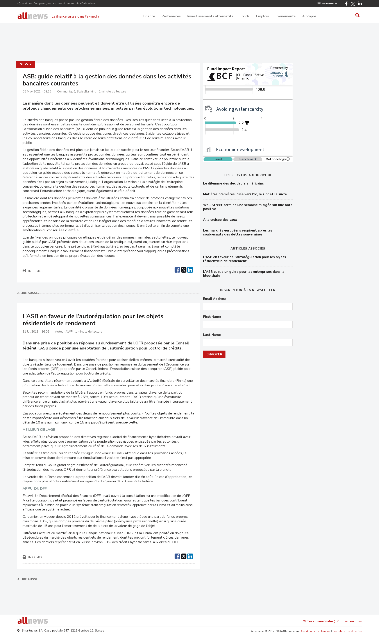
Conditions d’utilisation (316, 631)
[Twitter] (353, 4)
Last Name (212, 335)
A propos (309, 16)
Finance (149, 16)
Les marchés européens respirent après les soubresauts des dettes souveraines (237, 232)
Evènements (285, 16)
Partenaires (171, 16)
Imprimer (35, 271)
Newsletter (329, 3)
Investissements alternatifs (210, 16)
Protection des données (347, 631)
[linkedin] (190, 269)
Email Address (215, 299)
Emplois (262, 16)
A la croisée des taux (220, 220)
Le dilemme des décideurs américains (233, 183)
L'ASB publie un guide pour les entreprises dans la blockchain (243, 274)
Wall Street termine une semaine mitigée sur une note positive (248, 207)
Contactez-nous (349, 621)
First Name (212, 317)
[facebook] (177, 269)
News (25, 64)
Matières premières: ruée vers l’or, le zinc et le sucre (245, 194)
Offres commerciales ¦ (319, 621)
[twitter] (183, 269)
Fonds (245, 16)
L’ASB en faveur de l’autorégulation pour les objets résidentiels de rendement (244, 259)
